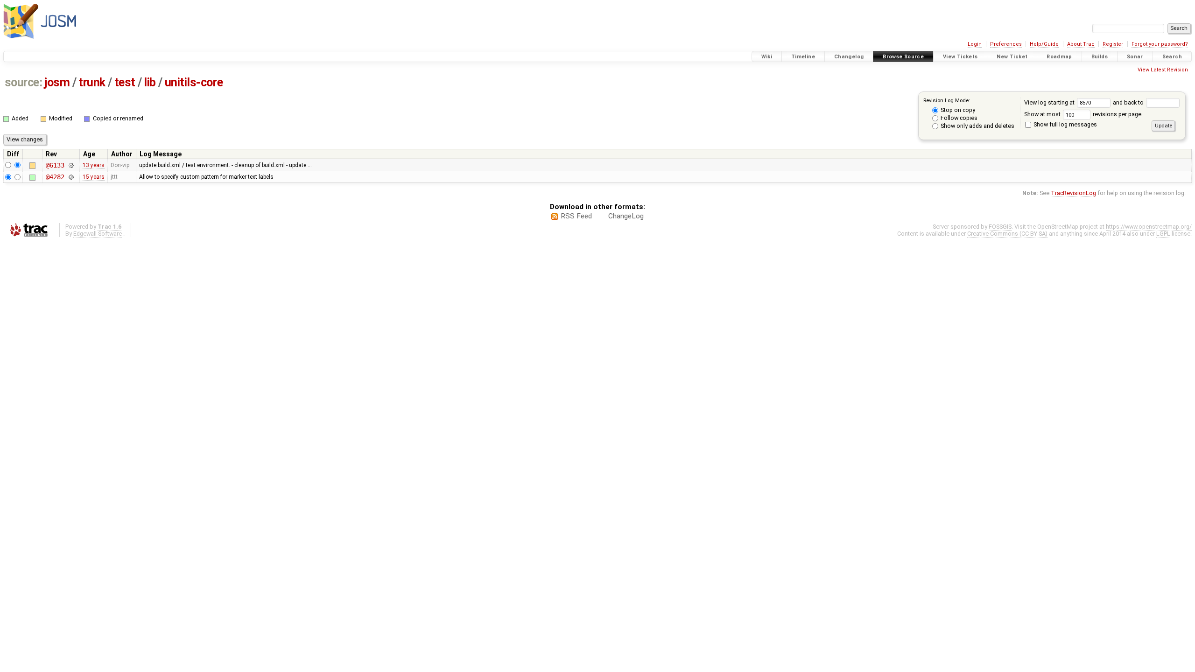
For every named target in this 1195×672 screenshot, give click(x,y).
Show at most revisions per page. (1083, 114)
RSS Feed (576, 216)
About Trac (1081, 44)
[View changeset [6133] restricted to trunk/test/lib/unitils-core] (71, 165)
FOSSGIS (1000, 226)
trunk (91, 82)
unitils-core (194, 82)
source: (23, 82)
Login (975, 44)
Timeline (803, 57)
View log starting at (1050, 102)
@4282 (55, 177)
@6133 (55, 165)
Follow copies (958, 117)
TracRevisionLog (1073, 192)
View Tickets (960, 57)
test (124, 82)
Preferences (1006, 44)
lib (150, 82)
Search (1172, 57)
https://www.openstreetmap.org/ (1149, 226)
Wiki (767, 57)
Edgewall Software (97, 233)
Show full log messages (1064, 124)
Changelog (849, 57)
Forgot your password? (1160, 44)
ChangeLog (626, 216)
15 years (94, 177)
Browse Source (903, 57)
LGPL (1163, 233)
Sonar (1135, 57)
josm (57, 82)
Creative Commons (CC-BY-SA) (1007, 233)
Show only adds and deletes (976, 125)
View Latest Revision (1163, 70)
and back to (1129, 102)
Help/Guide (1044, 44)
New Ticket (1012, 57)
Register (1113, 44)
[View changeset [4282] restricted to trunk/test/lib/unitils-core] (71, 177)
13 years (94, 165)
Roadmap (1059, 57)
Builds (1099, 57)
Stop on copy (957, 109)
